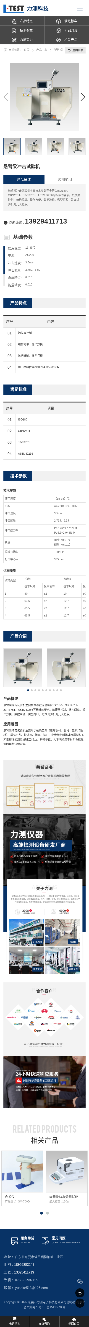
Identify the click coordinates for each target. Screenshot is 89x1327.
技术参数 (26, 30)
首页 (26, 49)
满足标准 (70, 21)
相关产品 (70, 39)
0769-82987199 (26, 1280)
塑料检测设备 (62, 49)
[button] (83, 97)
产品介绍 (71, 30)
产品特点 (26, 21)
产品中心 (41, 49)
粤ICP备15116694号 (52, 1307)
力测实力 (26, 39)
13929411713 (46, 221)
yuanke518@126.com (31, 1288)
